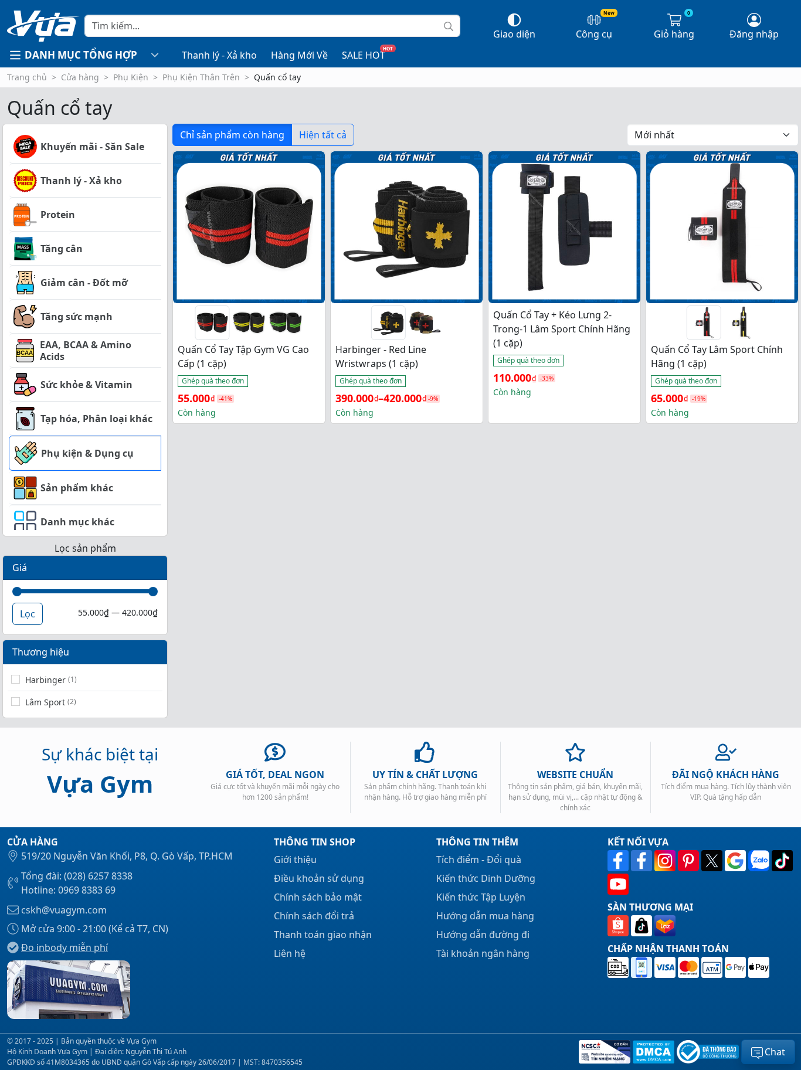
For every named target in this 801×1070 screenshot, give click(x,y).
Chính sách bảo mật (318, 897)
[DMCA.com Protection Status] (652, 1052)
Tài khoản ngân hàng (483, 953)
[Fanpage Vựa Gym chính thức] (619, 860)
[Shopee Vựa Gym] (619, 925)
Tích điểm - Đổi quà (478, 859)
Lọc (27, 613)
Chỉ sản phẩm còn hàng (232, 134)
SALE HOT (363, 55)
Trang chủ (27, 77)
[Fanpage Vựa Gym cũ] (642, 860)
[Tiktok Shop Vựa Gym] (642, 925)
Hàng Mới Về (299, 55)
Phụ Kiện (130, 77)
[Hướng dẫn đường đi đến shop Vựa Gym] (68, 988)
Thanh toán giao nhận (323, 934)
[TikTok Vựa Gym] (782, 860)
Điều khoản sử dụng (319, 878)
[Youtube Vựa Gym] (618, 884)
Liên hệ (290, 953)
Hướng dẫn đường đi (483, 934)
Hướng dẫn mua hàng (485, 915)
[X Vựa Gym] (713, 860)
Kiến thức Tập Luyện (480, 897)
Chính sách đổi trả (314, 915)
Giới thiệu (295, 859)
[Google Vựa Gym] (736, 860)
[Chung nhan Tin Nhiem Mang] (603, 1052)
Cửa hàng (80, 77)
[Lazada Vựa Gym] (665, 925)
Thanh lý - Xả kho (219, 55)
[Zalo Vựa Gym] (760, 860)
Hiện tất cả (323, 134)
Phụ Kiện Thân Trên (201, 77)
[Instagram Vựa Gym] (666, 860)
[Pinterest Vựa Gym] (689, 860)
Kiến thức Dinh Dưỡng (485, 878)
